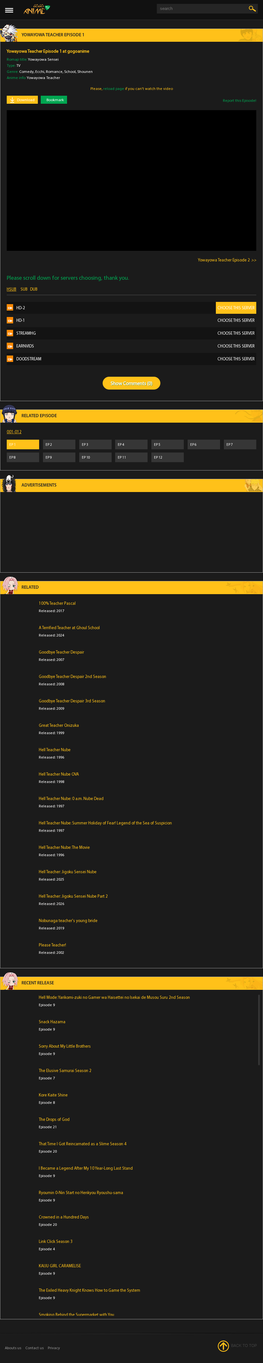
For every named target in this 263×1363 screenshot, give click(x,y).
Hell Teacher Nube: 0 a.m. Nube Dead (71, 798)
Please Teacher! (52, 944)
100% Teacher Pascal (57, 603)
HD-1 (135, 320)
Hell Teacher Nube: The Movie (64, 847)
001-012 (14, 431)
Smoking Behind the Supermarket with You (76, 1314)
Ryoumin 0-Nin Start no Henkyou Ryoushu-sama (81, 1192)
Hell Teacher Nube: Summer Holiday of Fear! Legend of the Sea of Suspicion (105, 822)
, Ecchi (39, 71)
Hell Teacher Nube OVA (59, 774)
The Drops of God (54, 1119)
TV (18, 65)
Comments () (137, 383)
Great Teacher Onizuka (59, 725)
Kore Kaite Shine (53, 1094)
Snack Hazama (52, 1021)
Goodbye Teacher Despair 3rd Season (72, 700)
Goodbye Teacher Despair (61, 652)
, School (69, 71)
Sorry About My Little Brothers (65, 1046)
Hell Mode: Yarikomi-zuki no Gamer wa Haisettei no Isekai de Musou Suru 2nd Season (114, 997)
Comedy (26, 71)
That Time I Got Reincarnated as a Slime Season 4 (82, 1143)
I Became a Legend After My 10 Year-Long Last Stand (86, 1168)
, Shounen (84, 71)
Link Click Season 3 (55, 1241)
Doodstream (135, 358)
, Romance (53, 71)
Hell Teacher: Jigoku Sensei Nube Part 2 (73, 896)
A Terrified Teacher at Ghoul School (69, 627)
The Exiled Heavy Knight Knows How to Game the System (89, 1290)
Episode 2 (224, 259)
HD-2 (135, 307)
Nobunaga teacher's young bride (68, 920)
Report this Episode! (239, 100)
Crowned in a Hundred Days (64, 1216)
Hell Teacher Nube (55, 749)
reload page (113, 88)
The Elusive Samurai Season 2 (65, 1070)
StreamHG (135, 333)
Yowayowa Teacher (43, 77)
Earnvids (135, 345)
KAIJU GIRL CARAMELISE (60, 1265)
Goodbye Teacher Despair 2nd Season (72, 676)
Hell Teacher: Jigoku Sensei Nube (68, 871)
